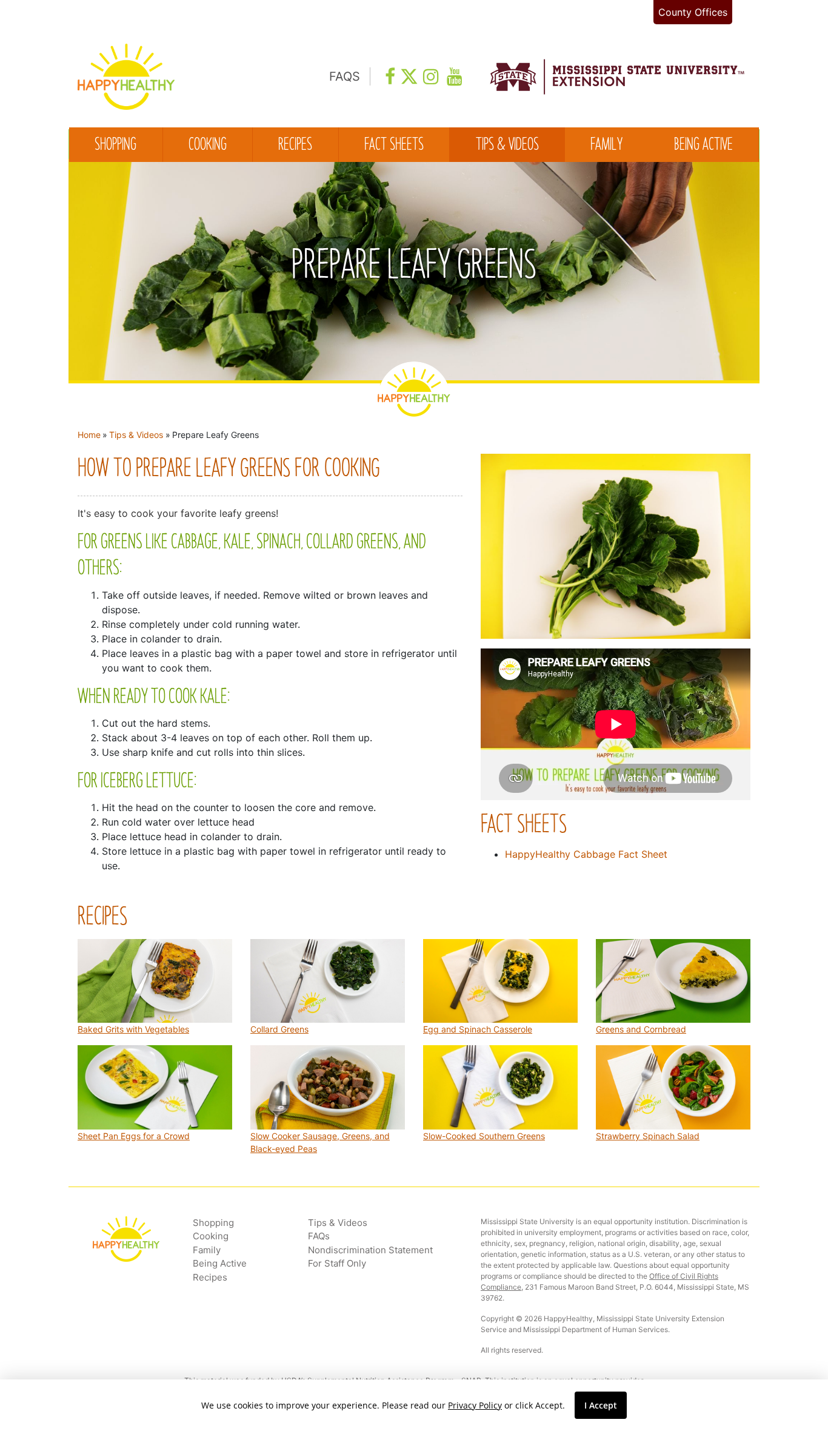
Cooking (208, 145)
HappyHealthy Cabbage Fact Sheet (586, 854)
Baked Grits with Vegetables (133, 1029)
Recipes (295, 145)
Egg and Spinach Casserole (477, 1029)
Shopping (115, 145)
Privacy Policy (475, 1405)
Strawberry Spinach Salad (647, 1136)
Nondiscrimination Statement (370, 1250)
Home (89, 434)
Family (606, 145)
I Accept (600, 1405)
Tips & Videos (507, 145)
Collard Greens (279, 1029)
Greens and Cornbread (641, 1029)
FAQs (319, 1236)
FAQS (344, 76)
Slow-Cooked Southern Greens (484, 1136)
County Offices (692, 12)
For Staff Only (337, 1263)
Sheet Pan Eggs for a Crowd (134, 1136)
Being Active (703, 145)
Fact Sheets (394, 145)
